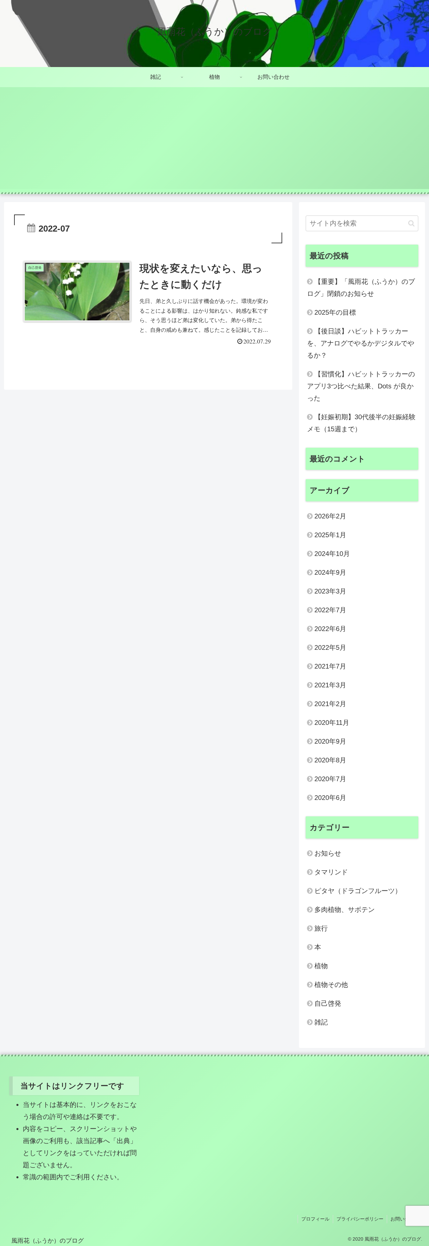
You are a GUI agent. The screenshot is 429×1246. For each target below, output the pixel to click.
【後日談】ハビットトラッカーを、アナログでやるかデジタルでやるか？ (360, 343)
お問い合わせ (404, 1219)
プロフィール (315, 1219)
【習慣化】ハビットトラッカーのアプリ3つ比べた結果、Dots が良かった (361, 386)
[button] (411, 223)
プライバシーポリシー (359, 1219)
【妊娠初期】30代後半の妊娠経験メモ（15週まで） (361, 423)
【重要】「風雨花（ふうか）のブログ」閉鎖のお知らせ (361, 287)
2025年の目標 (335, 312)
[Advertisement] (214, 142)
